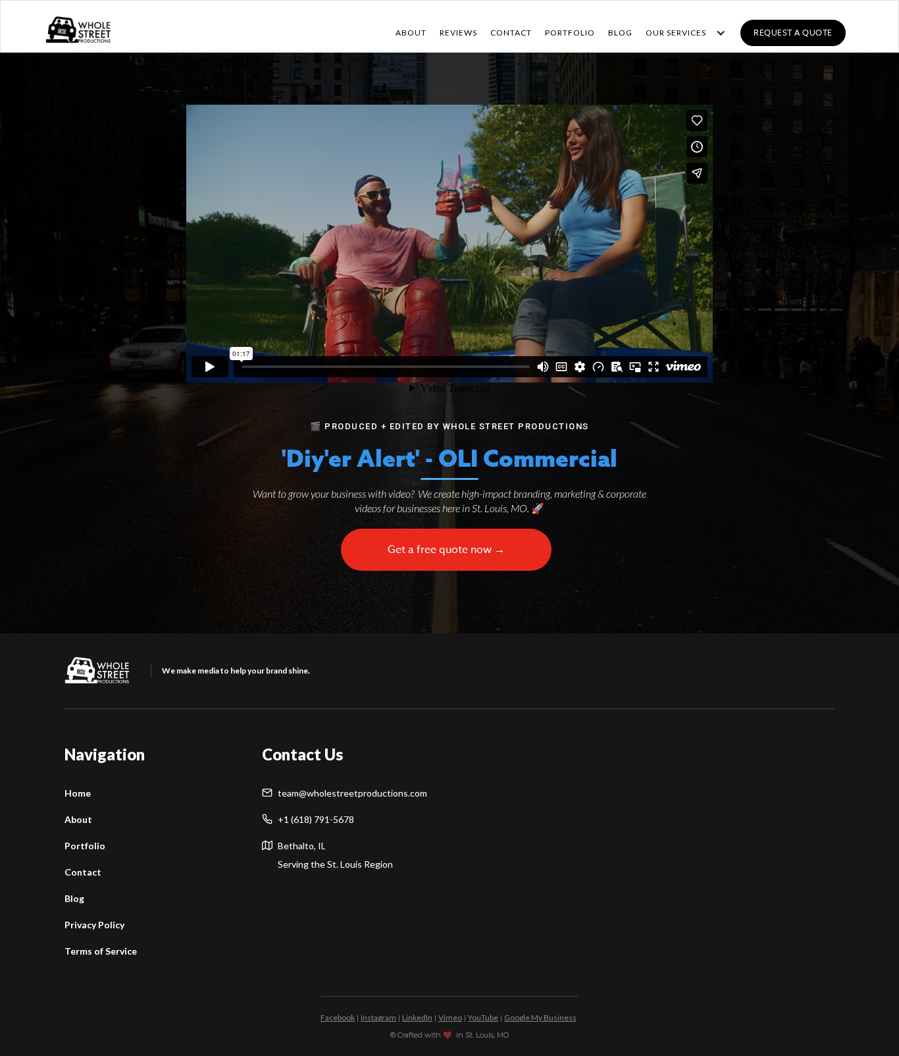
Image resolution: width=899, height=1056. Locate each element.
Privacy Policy (94, 924)
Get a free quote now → (446, 550)
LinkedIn (417, 1017)
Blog (74, 898)
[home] (78, 27)
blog (620, 33)
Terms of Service (100, 951)
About (411, 33)
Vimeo (450, 1017)
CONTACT (511, 33)
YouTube (483, 1017)
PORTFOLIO (570, 33)
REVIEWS (458, 33)
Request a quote (793, 32)
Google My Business (540, 1017)
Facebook (338, 1017)
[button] (682, 33)
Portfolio (84, 845)
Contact (82, 872)
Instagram (378, 1017)
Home (77, 793)
